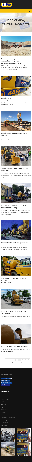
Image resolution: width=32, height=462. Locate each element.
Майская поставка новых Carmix (14, 346)
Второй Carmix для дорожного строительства (13, 312)
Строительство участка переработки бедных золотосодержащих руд (11, 61)
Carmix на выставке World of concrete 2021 (14, 169)
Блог (2, 401)
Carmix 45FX (6, 98)
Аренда (3, 412)
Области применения (6, 420)
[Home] (6, 4)
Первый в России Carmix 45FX (13, 278)
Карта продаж (4, 425)
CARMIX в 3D (4, 422)
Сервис (3, 407)
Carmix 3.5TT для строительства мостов (14, 134)
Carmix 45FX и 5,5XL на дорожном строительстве (14, 244)
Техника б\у (4, 409)
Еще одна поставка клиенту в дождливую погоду (13, 207)
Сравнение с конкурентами (8, 417)
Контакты (3, 414)
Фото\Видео (4, 404)
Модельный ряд (5, 399)
